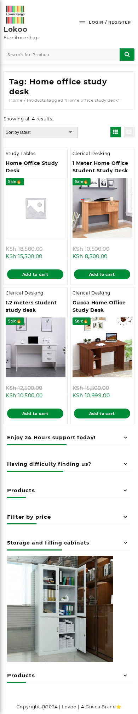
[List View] (129, 132)
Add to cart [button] (35, 274)
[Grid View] (115, 132)
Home (16, 100)
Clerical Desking (91, 153)
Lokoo (16, 29)
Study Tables (20, 153)
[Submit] (127, 54)
